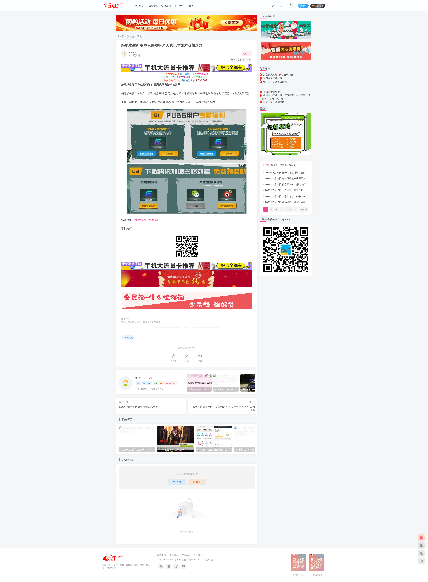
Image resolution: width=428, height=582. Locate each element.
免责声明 (173, 555)
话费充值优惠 (188, 80)
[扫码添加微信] (421, 553)
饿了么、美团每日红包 (275, 81)
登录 (178, 481)
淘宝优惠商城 (270, 74)
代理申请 (279, 102)
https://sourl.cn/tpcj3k (147, 220)
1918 (289, 209)
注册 (198, 481)
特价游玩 (166, 5)
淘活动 (274, 165)
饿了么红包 (172, 77)
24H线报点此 (201, 73)
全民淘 (178, 559)
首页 (121, 36)
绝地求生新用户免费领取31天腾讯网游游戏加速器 (161, 45)
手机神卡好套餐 (271, 91)
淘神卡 (291, 165)
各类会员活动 (203, 80)
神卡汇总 (139, 5)
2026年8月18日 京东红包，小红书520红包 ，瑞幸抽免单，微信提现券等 (303, 196)
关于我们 (179, 5)
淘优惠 (130, 36)
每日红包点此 (172, 73)
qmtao (132, 52)
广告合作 (186, 555)
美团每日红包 (186, 77)
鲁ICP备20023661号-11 (195, 559)
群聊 (190, 5)
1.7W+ (148, 383)
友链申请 (161, 555)
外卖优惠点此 (200, 77)
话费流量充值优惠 (272, 78)
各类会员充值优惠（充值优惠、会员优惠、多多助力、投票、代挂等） (285, 96)
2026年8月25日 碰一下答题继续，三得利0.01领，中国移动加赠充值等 (301, 172)
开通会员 (319, 5)
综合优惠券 (287, 74)
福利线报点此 (187, 73)
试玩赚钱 (153, 5)
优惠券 (283, 165)
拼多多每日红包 (172, 80)
